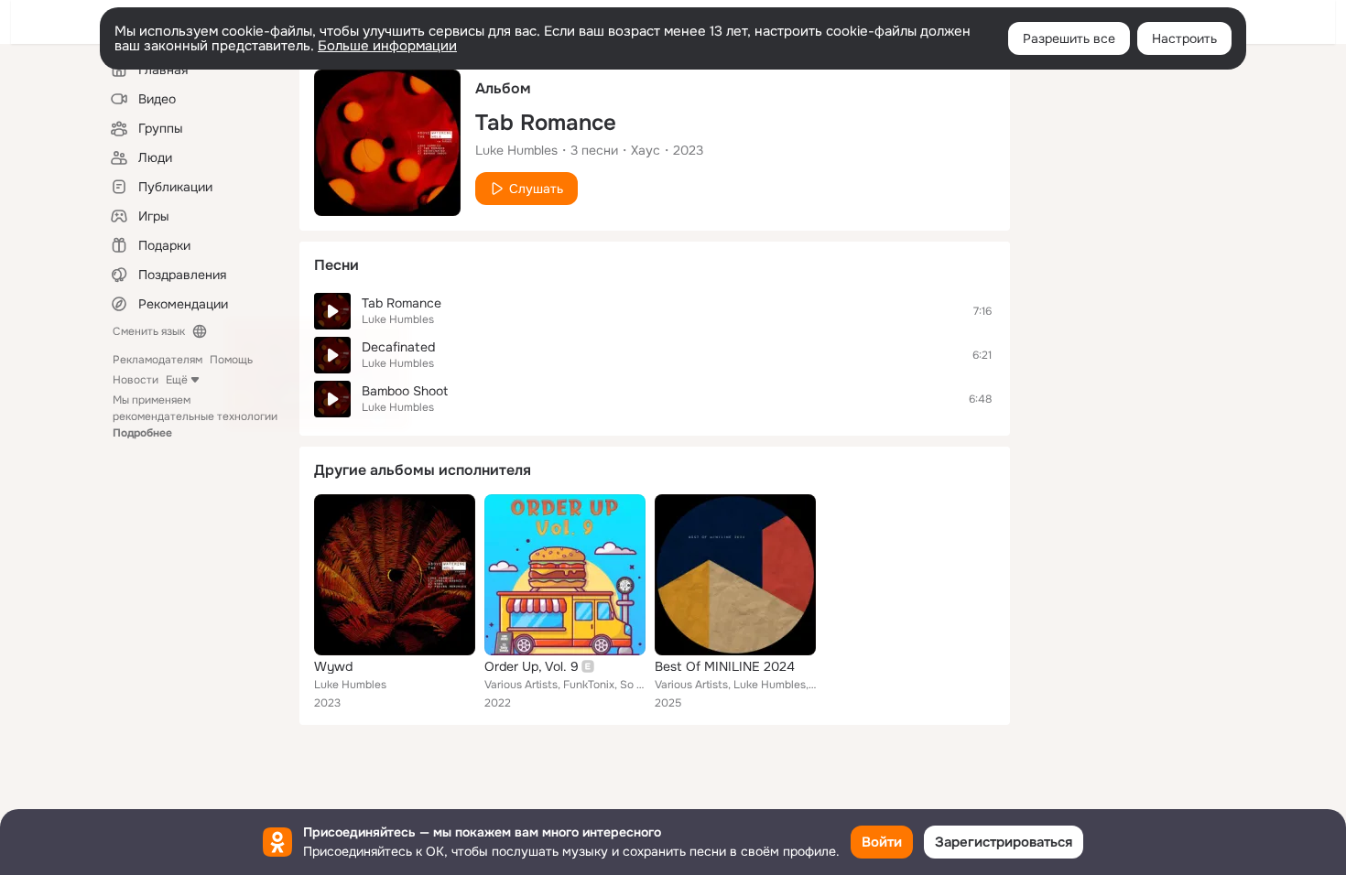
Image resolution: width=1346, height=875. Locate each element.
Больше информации (387, 46)
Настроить (1184, 38)
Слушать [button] (536, 188)
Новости (135, 380)
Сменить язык (149, 331)
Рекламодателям (157, 359)
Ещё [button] (177, 380)
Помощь (231, 359)
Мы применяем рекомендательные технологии (195, 416)
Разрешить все (1069, 38)
